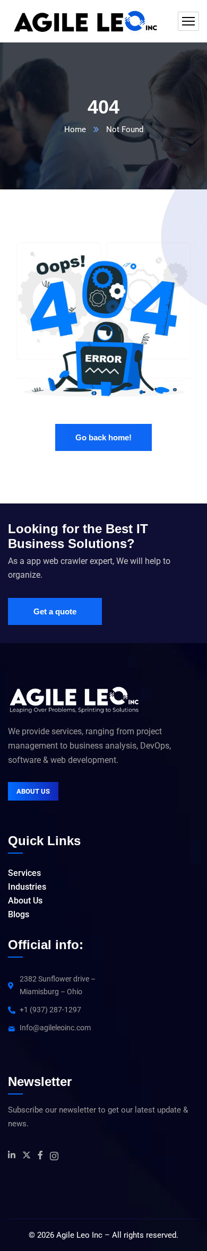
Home (75, 129)
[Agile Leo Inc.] (84, 21)
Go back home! (103, 437)
